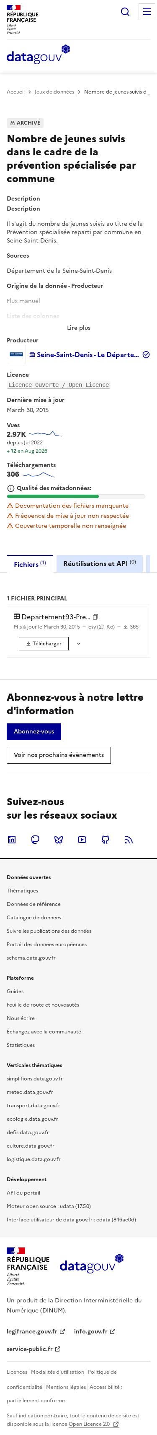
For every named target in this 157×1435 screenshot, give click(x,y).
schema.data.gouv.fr (31, 958)
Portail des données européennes (47, 944)
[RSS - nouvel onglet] (129, 839)
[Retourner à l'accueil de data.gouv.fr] (38, 55)
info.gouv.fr (91, 1331)
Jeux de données (54, 92)
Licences (17, 1372)
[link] (44, 643)
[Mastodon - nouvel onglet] (35, 839)
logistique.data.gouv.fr (34, 1159)
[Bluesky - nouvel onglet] (58, 839)
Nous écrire (21, 1018)
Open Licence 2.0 (90, 1424)
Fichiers (30, 564)
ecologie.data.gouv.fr (32, 1119)
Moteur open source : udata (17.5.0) (49, 1206)
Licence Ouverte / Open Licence (58, 384)
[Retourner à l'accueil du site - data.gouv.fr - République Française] (91, 1267)
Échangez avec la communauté (44, 1032)
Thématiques (22, 891)
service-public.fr (30, 1349)
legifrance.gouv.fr (32, 1331)
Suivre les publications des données (49, 931)
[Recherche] (125, 11)
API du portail (23, 1193)
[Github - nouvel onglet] (105, 839)
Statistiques (21, 1045)
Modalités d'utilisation (57, 1372)
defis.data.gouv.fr (28, 1132)
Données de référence (34, 904)
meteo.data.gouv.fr (30, 1092)
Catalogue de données (34, 917)
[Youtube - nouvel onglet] (82, 839)
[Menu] (147, 11)
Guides (15, 991)
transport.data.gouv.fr (33, 1105)
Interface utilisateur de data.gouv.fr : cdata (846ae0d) (71, 1220)
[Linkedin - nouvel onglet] (11, 839)
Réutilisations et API (99, 563)
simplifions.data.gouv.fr (35, 1079)
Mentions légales (66, 1387)
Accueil (16, 92)
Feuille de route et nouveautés (43, 1005)
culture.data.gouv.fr (30, 1146)
